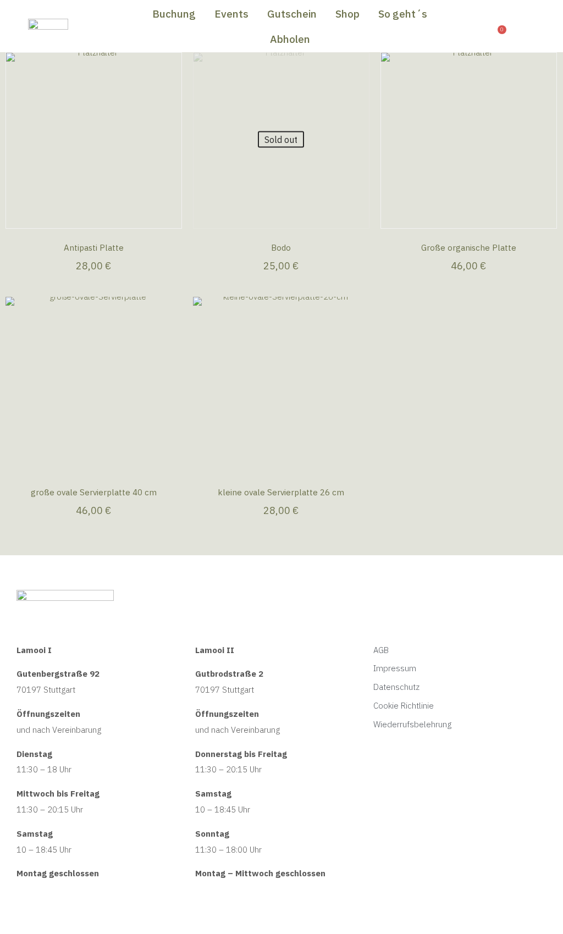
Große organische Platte (468, 247)
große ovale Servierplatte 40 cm (94, 492)
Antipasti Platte (94, 247)
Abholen (290, 39)
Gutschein (292, 13)
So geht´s (402, 13)
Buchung (174, 13)
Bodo (281, 247)
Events (231, 13)
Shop (347, 13)
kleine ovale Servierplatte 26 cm (281, 492)
